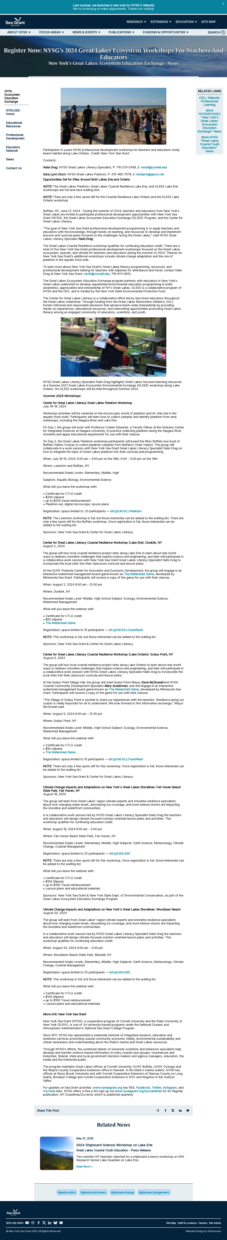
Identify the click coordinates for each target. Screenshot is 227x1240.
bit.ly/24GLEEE (120, 853)
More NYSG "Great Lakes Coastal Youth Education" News (209, 144)
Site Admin (215, 1223)
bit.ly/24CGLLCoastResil (126, 630)
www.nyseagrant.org (107, 1087)
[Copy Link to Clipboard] (158, 1110)
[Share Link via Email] (187, 1110)
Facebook (143, 1087)
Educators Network (13, 148)
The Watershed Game (139, 574)
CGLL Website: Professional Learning (209, 101)
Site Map (171, 1223)
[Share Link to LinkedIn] (180, 1110)
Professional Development (15, 136)
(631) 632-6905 (14, 1223)
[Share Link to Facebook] (165, 1110)
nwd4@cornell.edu (154, 167)
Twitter (156, 1087)
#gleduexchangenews (154, 1192)
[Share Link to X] (172, 1110)
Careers (202, 1223)
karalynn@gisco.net (150, 174)
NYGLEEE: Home (13, 112)
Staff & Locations (187, 1223)
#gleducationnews (93, 1192)
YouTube (49, 1091)
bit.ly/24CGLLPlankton (126, 511)
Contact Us (14, 168)
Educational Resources (14, 124)
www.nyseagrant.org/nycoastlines (138, 1091)
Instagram (170, 1087)
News (10, 159)
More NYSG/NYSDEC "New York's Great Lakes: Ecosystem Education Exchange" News (210, 121)
